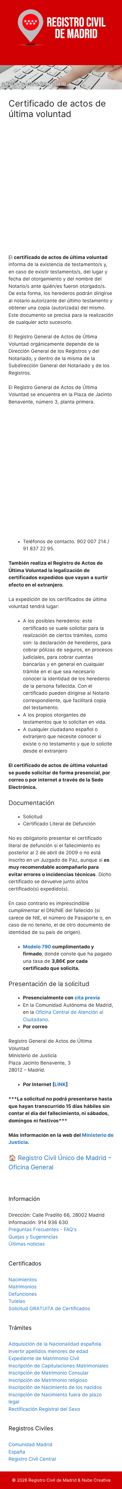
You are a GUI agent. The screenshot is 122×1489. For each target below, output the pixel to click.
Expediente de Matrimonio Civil (44, 1358)
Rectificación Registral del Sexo (44, 1409)
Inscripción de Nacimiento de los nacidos (55, 1387)
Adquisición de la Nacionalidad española (55, 1344)
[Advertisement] (61, 189)
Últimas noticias (27, 1244)
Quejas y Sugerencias (33, 1237)
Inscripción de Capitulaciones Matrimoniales (58, 1366)
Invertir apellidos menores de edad (48, 1351)
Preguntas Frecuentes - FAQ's (43, 1229)
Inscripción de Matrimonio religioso (48, 1380)
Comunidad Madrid (30, 1444)
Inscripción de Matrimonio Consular (49, 1373)
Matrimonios (23, 1287)
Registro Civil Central (32, 1459)
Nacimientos (23, 1279)
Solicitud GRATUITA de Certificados (49, 1308)
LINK (60, 1084)
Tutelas (17, 1301)
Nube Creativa (96, 1480)
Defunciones (23, 1294)
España (17, 1452)
